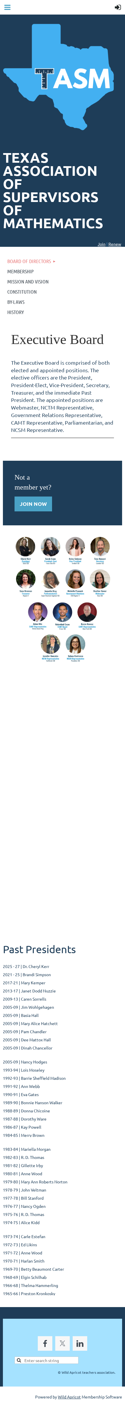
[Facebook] (45, 1343)
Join (102, 244)
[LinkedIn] (80, 1343)
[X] (62, 1343)
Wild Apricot (69, 1396)
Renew (114, 244)
